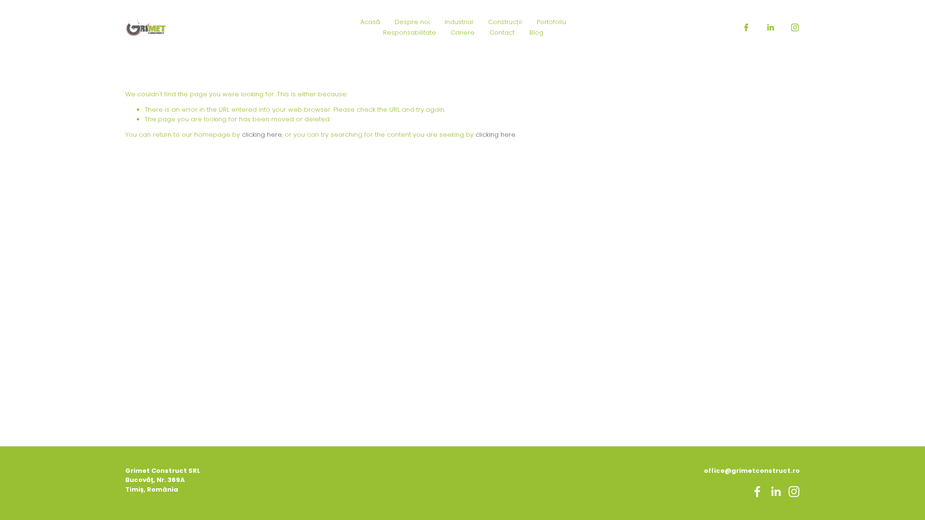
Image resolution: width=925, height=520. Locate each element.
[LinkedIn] (770, 27)
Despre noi (412, 21)
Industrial (459, 21)
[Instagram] (795, 27)
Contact (502, 32)
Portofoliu (551, 21)
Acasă (370, 21)
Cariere (462, 32)
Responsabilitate (409, 32)
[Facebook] (746, 27)
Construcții (505, 21)
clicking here (262, 134)
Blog (536, 32)
